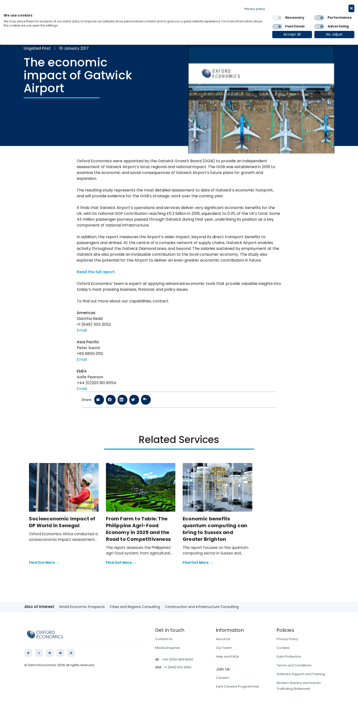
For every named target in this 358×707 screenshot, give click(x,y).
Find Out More (44, 562)
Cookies (283, 648)
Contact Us (163, 639)
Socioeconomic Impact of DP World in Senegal (62, 522)
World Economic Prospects (82, 606)
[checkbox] (277, 17)
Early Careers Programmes (237, 686)
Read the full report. (96, 272)
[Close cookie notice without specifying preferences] (351, 8)
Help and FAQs (227, 656)
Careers (222, 678)
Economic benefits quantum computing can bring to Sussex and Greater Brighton (215, 529)
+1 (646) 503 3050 (177, 667)
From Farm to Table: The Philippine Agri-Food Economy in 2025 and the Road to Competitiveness (138, 529)
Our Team (224, 648)
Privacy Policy (287, 639)
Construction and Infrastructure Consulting (202, 606)
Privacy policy (255, 9)
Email (82, 330)
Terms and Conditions (294, 665)
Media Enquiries (167, 648)
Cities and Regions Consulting (135, 606)
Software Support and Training (301, 674)
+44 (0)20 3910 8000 (177, 659)
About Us (223, 639)
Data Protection (289, 656)
